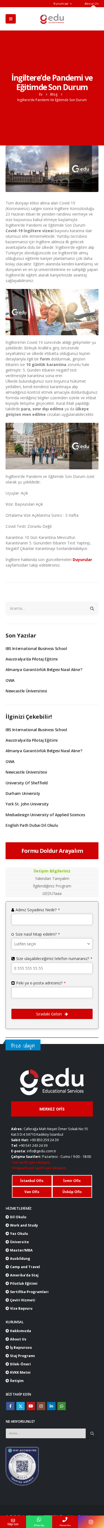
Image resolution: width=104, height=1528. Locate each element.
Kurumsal (61, 3)
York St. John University (27, 804)
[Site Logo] (52, 19)
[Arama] (92, 608)
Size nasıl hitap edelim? (38, 934)
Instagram (41, 1406)
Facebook (10, 1406)
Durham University (23, 793)
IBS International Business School (36, 648)
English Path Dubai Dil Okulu (32, 825)
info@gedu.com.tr (41, 1151)
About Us (91, 3)
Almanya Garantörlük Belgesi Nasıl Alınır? (44, 669)
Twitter (20, 1406)
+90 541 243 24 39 (33, 1145)
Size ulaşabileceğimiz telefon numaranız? (54, 958)
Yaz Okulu (18, 1233)
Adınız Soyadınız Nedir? (38, 909)
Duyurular (82, 559)
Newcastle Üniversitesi (26, 690)
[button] (11, 19)
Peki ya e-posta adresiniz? (41, 983)
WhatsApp (61, 1406)
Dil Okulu (17, 1217)
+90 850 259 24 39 (44, 1140)
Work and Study (23, 1225)
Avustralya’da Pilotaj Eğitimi (32, 659)
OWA (10, 680)
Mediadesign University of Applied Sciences (45, 814)
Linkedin (51, 1406)
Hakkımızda (20, 1331)
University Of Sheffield (27, 782)
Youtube (31, 1406)
